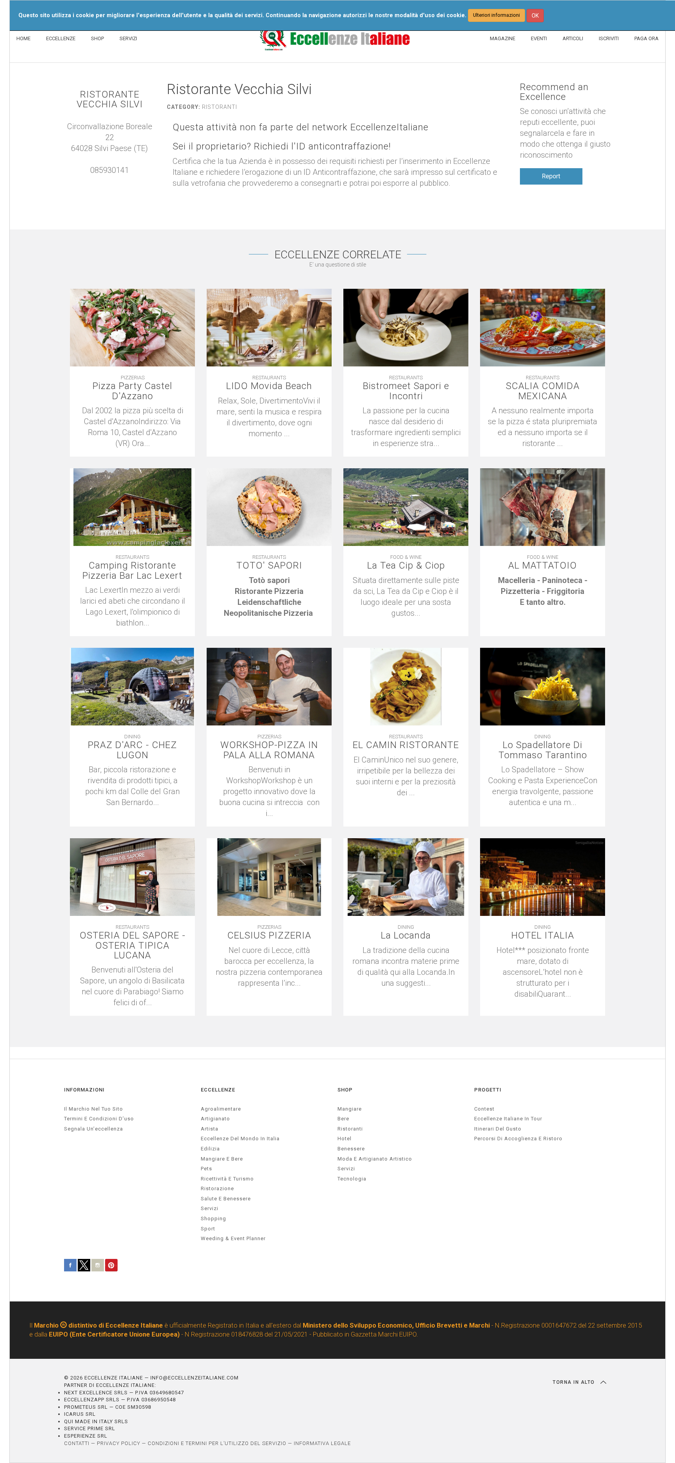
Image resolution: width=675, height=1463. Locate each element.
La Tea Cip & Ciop (406, 566)
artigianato (215, 1119)
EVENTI (539, 38)
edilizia (210, 1149)
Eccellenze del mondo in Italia (240, 1138)
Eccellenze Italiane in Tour (508, 1119)
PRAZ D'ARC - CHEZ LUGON (132, 750)
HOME (23, 38)
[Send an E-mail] (102, 181)
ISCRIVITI (609, 38)
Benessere (351, 1149)
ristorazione (217, 1188)
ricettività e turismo (227, 1179)
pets (206, 1168)
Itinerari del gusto (497, 1129)
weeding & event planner (233, 1238)
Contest (484, 1109)
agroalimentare (221, 1109)
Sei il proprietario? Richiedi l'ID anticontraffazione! (282, 146)
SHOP (97, 38)
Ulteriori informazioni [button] (496, 15)
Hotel (345, 1138)
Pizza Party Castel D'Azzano (132, 391)
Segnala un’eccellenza (93, 1129)
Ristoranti (350, 1129)
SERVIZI (128, 38)
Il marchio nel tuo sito (93, 1109)
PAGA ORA (646, 38)
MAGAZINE (502, 38)
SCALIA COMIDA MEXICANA (543, 391)
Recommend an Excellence (554, 92)
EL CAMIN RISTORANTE (406, 745)
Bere (343, 1119)
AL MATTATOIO (542, 566)
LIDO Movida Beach (269, 386)
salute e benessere (226, 1199)
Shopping (213, 1218)
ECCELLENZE (60, 38)
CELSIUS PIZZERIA (269, 935)
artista (209, 1129)
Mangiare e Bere (222, 1159)
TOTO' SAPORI (269, 566)
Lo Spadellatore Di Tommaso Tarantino (542, 750)
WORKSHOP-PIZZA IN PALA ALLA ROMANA (269, 750)
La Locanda (406, 935)
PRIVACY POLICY (118, 1443)
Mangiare (350, 1109)
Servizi (346, 1168)
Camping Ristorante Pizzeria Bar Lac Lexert (132, 570)
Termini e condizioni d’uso (99, 1119)
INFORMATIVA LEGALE (322, 1443)
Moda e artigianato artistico (375, 1159)
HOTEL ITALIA (542, 935)
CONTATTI (76, 1443)
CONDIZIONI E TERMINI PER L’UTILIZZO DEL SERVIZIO (217, 1443)
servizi (209, 1208)
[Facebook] (117, 181)
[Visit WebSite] (110, 181)
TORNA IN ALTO (574, 1382)
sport (208, 1229)
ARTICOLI (572, 38)
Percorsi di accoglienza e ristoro (518, 1138)
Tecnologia (352, 1179)
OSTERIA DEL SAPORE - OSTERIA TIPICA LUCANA (133, 945)
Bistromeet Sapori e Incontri (406, 391)
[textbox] (269, 597)
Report (551, 176)
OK (535, 15)
